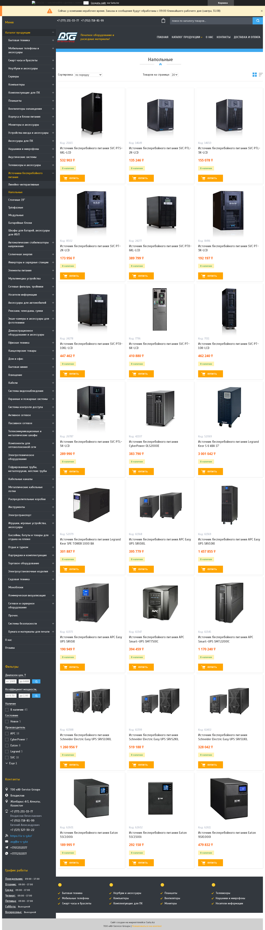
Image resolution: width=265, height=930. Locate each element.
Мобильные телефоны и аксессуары (23, 50)
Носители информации (22, 294)
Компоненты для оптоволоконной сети (22, 445)
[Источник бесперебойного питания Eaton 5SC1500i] (160, 798)
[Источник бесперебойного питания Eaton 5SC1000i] (91, 798)
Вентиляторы (172, 898)
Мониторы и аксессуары (23, 124)
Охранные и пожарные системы (28, 399)
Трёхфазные (15, 207)
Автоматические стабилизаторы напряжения (28, 244)
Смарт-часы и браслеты (76, 903)
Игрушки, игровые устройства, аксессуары (27, 525)
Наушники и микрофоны (23, 149)
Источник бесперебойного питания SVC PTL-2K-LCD (160, 150)
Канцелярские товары (22, 351)
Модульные (16, 215)
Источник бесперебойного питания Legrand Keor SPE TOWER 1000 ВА (90, 541)
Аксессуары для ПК (20, 141)
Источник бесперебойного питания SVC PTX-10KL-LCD (91, 346)
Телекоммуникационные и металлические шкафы (24, 433)
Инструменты (16, 507)
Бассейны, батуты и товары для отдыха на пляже (28, 537)
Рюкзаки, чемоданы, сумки (25, 311)
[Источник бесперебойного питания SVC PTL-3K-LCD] (229, 114)
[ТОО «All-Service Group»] (67, 37)
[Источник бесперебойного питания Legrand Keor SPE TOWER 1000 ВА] (91, 505)
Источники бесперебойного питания (25, 175)
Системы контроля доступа (25, 407)
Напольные (15, 192)
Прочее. (13, 615)
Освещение (15, 375)
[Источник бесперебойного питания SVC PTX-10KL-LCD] (91, 309)
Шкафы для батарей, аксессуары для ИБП (29, 232)
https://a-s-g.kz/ (21, 836)
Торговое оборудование (23, 563)
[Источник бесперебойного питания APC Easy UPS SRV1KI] (91, 603)
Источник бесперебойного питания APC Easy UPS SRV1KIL (160, 541)
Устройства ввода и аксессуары (28, 133)
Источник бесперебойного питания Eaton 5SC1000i (89, 835)
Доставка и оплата (247, 37)
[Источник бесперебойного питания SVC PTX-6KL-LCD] (160, 212)
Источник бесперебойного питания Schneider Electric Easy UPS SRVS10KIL (85, 737)
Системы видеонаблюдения (25, 391)
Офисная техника (18, 342)
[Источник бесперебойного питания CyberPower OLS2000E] (160, 407)
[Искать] (258, 20)
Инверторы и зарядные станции (28, 262)
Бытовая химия (18, 367)
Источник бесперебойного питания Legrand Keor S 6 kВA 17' (228, 444)
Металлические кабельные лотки (25, 489)
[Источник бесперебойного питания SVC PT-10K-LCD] (229, 309)
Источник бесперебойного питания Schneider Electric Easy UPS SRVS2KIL (154, 737)
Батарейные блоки (20, 223)
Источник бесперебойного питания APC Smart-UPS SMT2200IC (225, 639)
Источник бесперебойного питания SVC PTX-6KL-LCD (160, 248)
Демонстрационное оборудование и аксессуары (26, 332)
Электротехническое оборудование (21, 457)
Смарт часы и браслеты (22, 60)
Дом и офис (15, 359)
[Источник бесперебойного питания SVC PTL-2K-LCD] (160, 114)
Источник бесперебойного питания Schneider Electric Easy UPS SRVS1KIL (223, 737)
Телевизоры (223, 893)
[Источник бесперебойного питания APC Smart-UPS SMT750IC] (160, 603)
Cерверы (13, 76)
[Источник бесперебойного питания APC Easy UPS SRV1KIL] (160, 505)
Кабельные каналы (20, 479)
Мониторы (171, 903)
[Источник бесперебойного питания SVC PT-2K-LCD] (91, 212)
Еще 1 (13, 763)
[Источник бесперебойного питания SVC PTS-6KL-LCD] (91, 114)
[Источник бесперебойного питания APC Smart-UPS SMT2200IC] (229, 603)
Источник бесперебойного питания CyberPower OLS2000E (153, 444)
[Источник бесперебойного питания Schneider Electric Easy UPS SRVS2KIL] (160, 701)
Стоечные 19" (16, 200)
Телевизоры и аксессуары (24, 165)
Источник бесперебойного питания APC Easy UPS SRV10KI (229, 541)
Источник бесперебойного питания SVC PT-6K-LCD (159, 346)
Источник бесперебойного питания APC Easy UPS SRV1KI (91, 639)
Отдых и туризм (18, 547)
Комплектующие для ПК (24, 92)
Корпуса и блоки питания (24, 116)
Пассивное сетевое (20, 423)
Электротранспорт (19, 515)
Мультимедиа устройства (24, 278)
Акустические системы (22, 157)
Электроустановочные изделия (28, 571)
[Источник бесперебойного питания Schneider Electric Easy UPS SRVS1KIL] (229, 701)
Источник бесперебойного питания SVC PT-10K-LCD (228, 346)
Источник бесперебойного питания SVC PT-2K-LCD (90, 248)
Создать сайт (98, 2)
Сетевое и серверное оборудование (21, 605)
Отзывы (10, 648)
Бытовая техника (19, 40)
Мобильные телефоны (75, 898)
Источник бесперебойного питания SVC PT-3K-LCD (228, 248)
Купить (74, 178)
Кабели (13, 383)
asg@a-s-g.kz (19, 841)
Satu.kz (150, 922)
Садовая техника (19, 579)
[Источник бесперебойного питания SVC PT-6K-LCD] (160, 309)
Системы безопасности (22, 623)
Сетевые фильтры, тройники (25, 286)
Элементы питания (19, 270)
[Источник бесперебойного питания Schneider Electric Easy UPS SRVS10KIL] (91, 701)
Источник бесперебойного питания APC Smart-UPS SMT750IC (156, 639)
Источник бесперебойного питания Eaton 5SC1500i (158, 835)
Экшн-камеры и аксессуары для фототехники (28, 320)
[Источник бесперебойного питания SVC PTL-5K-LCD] (91, 407)
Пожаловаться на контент (147, 926)
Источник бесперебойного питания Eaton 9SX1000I (227, 835)
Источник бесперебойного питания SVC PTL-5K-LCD (91, 444)
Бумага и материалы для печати (28, 631)
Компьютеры (16, 84)
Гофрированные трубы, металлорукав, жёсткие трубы (27, 469)
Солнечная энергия (20, 254)
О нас (8, 640)
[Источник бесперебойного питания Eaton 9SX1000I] (229, 798)
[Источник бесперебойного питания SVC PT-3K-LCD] (229, 212)
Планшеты (15, 100)
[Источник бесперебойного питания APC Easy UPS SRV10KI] (229, 505)
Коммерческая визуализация (27, 595)
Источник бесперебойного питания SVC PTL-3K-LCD (229, 150)
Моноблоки (15, 587)
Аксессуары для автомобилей (27, 302)
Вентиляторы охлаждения (25, 109)
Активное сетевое (19, 415)
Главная (162, 37)
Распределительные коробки (27, 499)
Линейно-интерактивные (23, 184)
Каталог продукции (17, 32)
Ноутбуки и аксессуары (23, 68)
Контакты (223, 37)
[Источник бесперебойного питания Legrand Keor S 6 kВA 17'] (229, 407)
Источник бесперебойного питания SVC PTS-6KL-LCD (91, 150)
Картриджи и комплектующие (27, 555)
